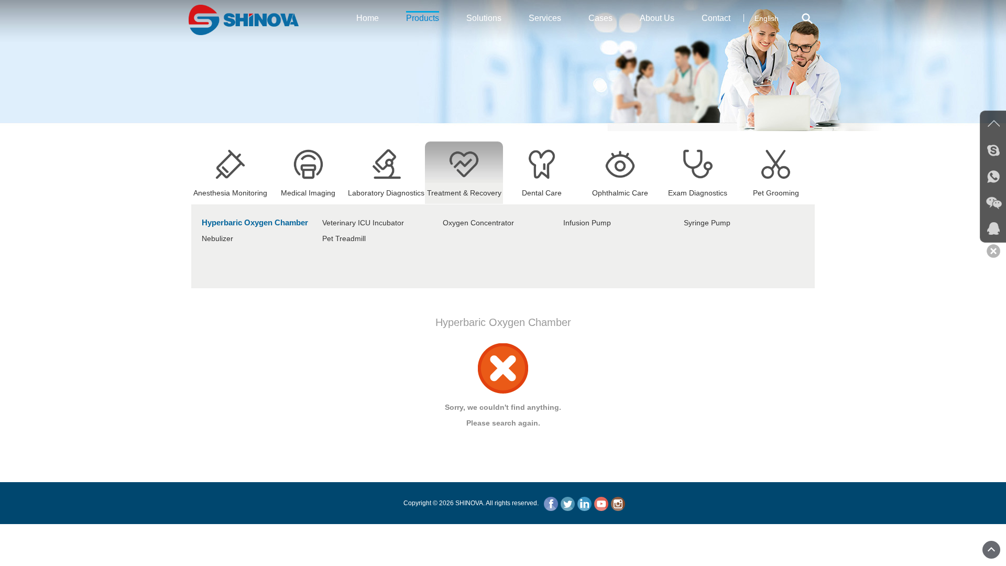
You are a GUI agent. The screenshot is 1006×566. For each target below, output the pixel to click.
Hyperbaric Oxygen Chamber (255, 222)
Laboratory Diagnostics (386, 193)
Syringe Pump (707, 223)
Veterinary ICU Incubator (363, 223)
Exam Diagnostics (697, 193)
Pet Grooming (776, 193)
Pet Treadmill (344, 238)
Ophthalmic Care (620, 193)
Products (422, 18)
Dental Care (542, 193)
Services (545, 18)
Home (367, 18)
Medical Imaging (308, 193)
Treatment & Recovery (464, 193)
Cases (600, 18)
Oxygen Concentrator (478, 223)
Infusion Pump (587, 223)
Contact (716, 18)
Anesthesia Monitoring (230, 193)
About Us (657, 18)
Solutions (483, 18)
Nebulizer (217, 238)
